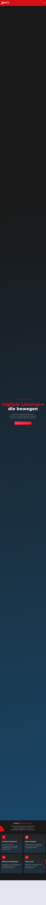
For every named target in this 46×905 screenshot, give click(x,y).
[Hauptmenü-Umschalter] (43, 3)
